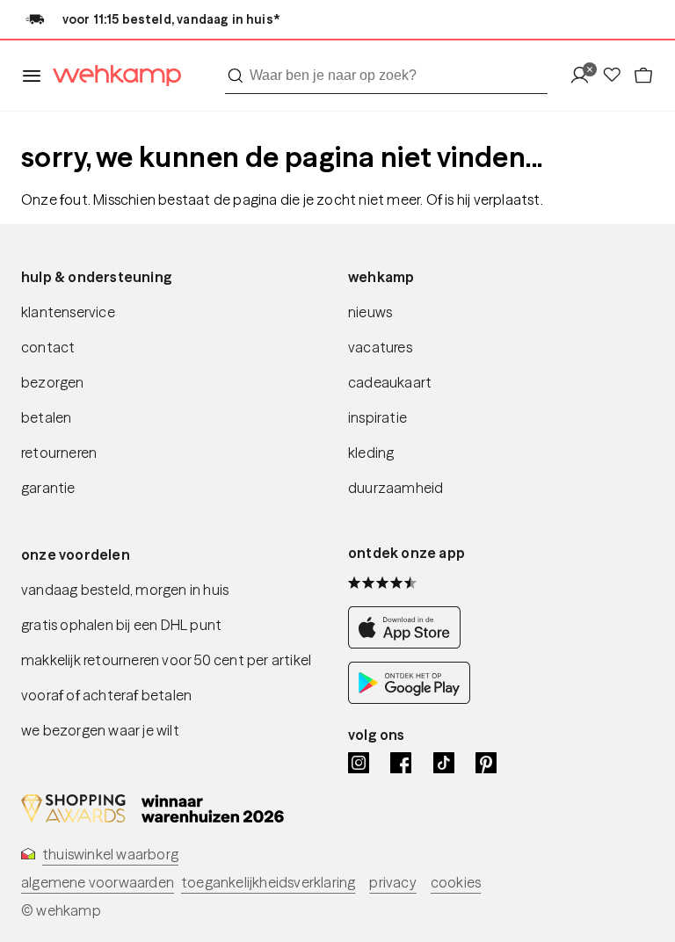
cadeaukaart (390, 382)
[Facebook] (400, 762)
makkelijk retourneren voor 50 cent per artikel (166, 660)
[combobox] (386, 75)
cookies (456, 882)
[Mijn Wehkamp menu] (585, 76)
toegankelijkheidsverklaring (268, 882)
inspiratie (377, 417)
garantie (48, 487)
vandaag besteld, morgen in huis (125, 589)
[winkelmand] (643, 76)
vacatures (380, 347)
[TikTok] (443, 762)
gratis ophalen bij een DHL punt (121, 625)
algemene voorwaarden (97, 882)
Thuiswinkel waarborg (110, 854)
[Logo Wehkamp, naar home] (111, 76)
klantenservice (68, 312)
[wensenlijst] (617, 76)
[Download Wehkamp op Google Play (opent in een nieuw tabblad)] (409, 699)
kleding (371, 452)
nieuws (370, 312)
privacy (392, 882)
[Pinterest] (486, 762)
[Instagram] (358, 762)
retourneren (59, 452)
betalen (46, 417)
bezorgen (52, 382)
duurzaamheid (395, 487)
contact (48, 347)
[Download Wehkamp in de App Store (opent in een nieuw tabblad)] (409, 643)
